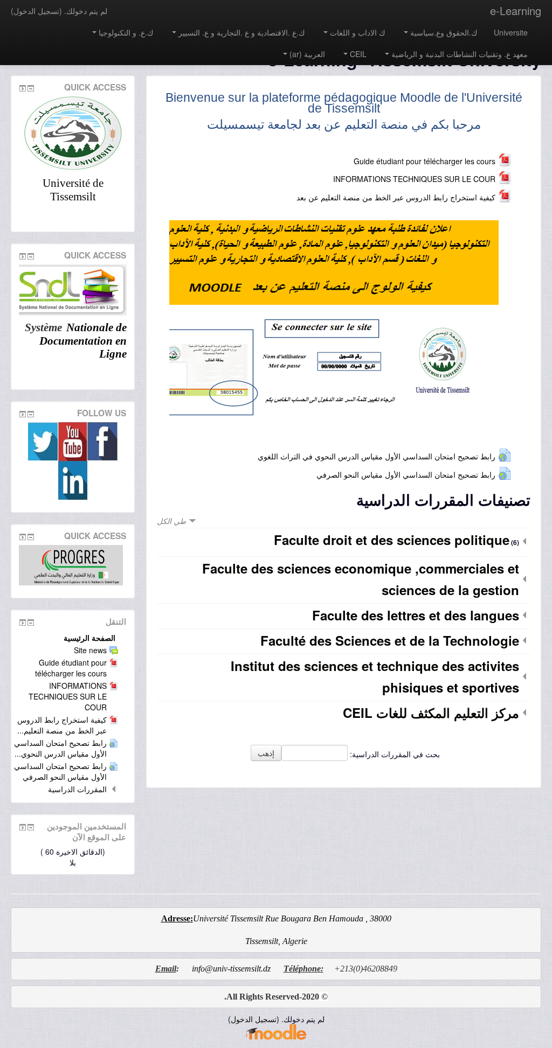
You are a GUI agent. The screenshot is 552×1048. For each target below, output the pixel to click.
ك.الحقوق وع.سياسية (444, 32)
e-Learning (515, 10)
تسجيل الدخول (36, 10)
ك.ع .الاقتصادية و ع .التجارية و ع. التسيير (241, 32)
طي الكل (171, 520)
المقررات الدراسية (77, 789)
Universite (511, 32)
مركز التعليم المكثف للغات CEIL (431, 712)
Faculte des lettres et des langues (415, 615)
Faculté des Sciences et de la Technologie (389, 640)
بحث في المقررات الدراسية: (394, 754)
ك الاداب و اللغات (357, 32)
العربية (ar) (307, 53)
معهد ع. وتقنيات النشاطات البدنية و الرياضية (459, 53)
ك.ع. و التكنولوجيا (126, 32)
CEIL (358, 53)
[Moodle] (276, 1031)
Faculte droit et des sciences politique (391, 539)
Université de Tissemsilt (73, 190)
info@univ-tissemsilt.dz (231, 968)
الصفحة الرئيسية (89, 637)
